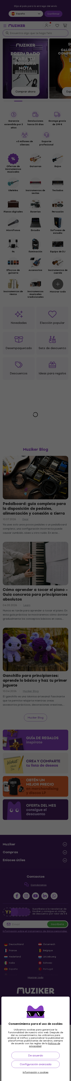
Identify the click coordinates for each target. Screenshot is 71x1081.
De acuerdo (35, 1055)
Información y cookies (35, 1072)
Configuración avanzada (35, 1064)
